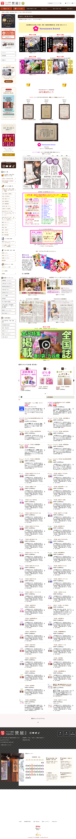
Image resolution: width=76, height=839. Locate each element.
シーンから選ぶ (19, 8)
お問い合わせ (69, 8)
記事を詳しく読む (8, 154)
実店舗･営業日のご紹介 (32, 8)
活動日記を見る (9, 81)
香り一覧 (7, 8)
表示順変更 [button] (50, 397)
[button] (19, 380)
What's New (44, 8)
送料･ (57, 8)
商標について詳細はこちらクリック (56, 97)
